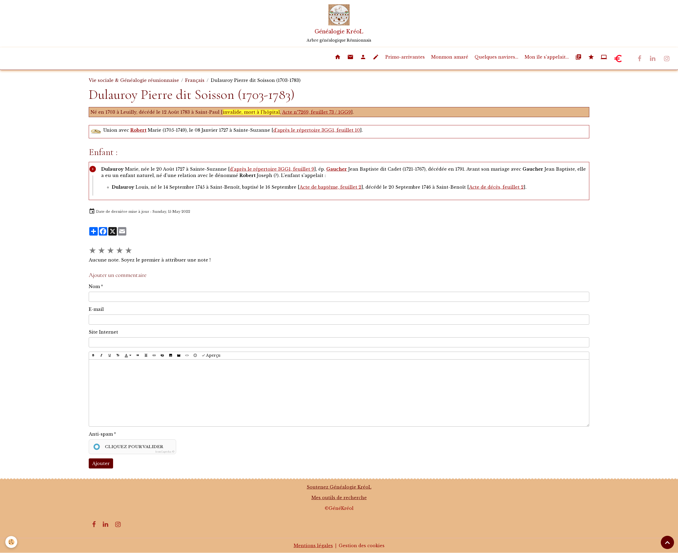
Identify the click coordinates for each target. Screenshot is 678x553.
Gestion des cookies (362, 545)
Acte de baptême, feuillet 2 (330, 187)
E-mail (96, 309)
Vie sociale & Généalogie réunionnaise (134, 80)
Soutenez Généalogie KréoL (339, 487)
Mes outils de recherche (339, 497)
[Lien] (154, 355)
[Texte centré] (146, 355)
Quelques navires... (496, 57)
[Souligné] (109, 355)
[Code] (187, 355)
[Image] (170, 355)
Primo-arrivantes (405, 57)
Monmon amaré (449, 57)
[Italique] (101, 355)
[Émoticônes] (195, 355)
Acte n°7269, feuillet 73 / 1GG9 (316, 112)
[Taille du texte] (118, 355)
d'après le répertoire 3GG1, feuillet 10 (316, 130)
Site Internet (103, 332)
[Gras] (93, 355)
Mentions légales (313, 545)
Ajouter (101, 463)
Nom (94, 286)
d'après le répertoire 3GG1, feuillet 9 (272, 169)
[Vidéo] (179, 355)
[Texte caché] (162, 355)
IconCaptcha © (164, 451)
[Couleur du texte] (128, 355)
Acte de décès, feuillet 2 (496, 187)
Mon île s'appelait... (547, 57)
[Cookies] (11, 542)
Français (194, 80)
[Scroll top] (667, 542)
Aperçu (212, 355)
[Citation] (137, 355)
